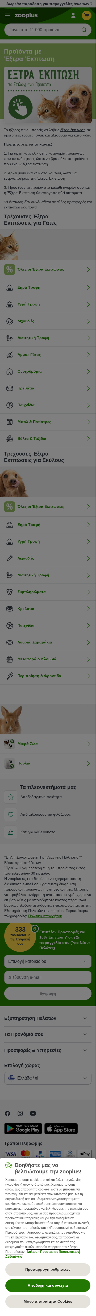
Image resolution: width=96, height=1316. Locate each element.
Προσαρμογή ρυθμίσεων (47, 1269)
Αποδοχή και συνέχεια (48, 1285)
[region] (48, 1235)
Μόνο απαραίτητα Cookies (48, 1301)
